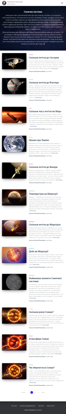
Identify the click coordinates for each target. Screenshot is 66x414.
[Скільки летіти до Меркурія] (14, 228)
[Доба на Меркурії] (14, 255)
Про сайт (14, 406)
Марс (30, 108)
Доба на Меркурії (38, 251)
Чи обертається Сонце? (42, 367)
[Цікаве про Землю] (14, 144)
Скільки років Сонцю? (41, 312)
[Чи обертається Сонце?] (14, 371)
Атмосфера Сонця (39, 338)
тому (49, 71)
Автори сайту (51, 406)
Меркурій (31, 191)
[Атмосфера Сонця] (14, 342)
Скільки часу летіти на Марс (45, 111)
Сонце (31, 309)
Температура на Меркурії (43, 193)
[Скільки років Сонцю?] (14, 316)
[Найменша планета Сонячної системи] (14, 282)
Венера (31, 164)
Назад (23, 392)
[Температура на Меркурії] (14, 197)
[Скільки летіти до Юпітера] (14, 86)
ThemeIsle (39, 410)
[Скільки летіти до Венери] (14, 171)
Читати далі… (55, 68)
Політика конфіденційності (27, 406)
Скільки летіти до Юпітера (44, 82)
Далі (43, 392)
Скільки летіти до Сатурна (44, 57)
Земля (31, 137)
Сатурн (31, 54)
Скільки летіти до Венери (43, 167)
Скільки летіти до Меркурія (44, 224)
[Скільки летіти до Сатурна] (14, 61)
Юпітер (31, 79)
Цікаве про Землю (39, 140)
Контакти (41, 406)
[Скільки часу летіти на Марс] (14, 115)
